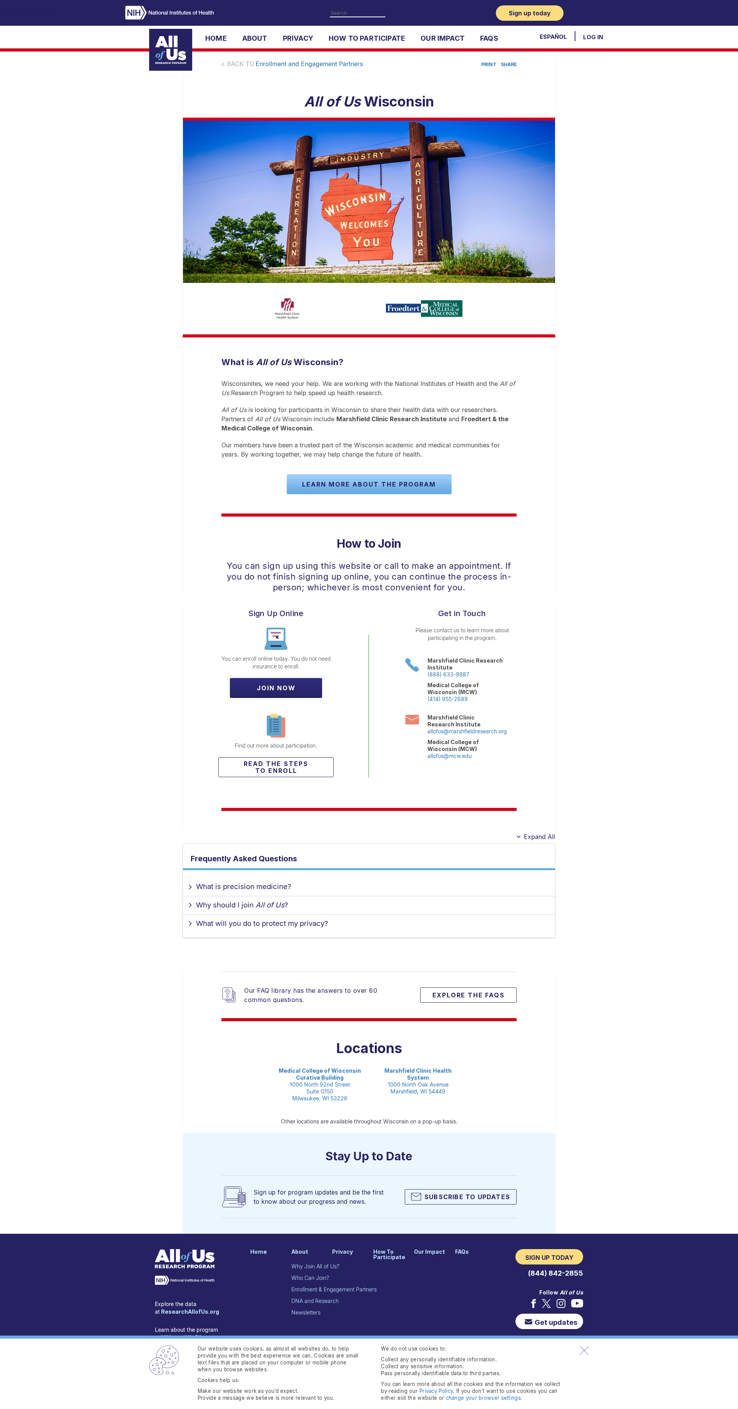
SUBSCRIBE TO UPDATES (467, 1197)
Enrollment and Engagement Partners (309, 64)
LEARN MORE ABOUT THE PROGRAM (369, 484)
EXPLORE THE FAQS (468, 995)
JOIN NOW (276, 688)
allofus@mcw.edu (449, 756)
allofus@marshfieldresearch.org (467, 731)
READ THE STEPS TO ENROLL (276, 767)
